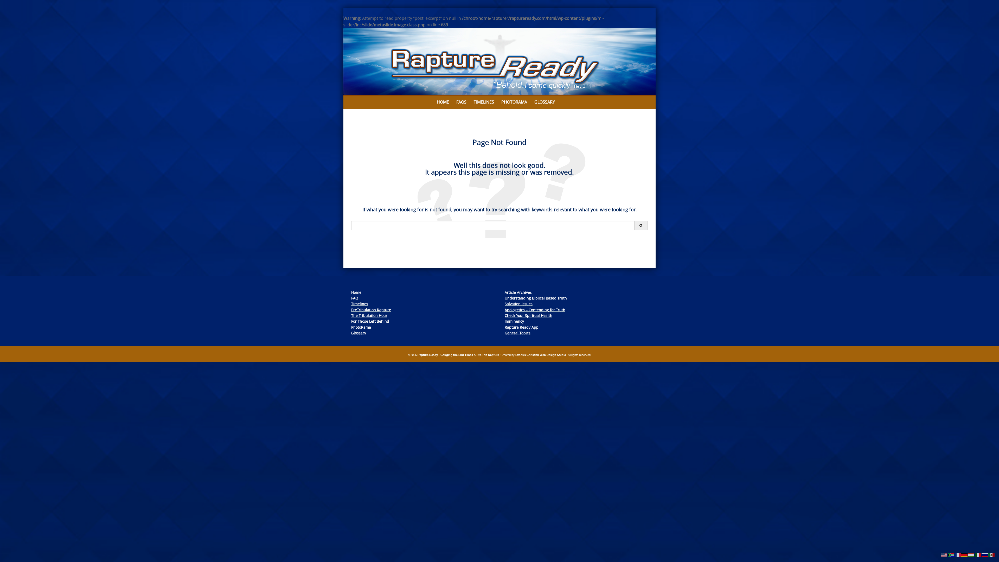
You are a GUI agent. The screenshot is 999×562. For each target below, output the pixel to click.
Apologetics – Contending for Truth (535, 309)
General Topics (517, 332)
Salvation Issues (519, 303)
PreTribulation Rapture (371, 309)
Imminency (514, 321)
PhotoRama (361, 327)
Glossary (544, 102)
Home (443, 102)
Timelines (484, 102)
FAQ (354, 298)
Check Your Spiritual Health (528, 315)
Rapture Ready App (522, 327)
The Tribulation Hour (369, 315)
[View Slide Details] (499, 61)
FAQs (461, 102)
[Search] (641, 225)
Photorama (514, 102)
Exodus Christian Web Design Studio (540, 354)
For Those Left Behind (370, 321)
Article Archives (518, 292)
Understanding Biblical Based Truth (536, 298)
